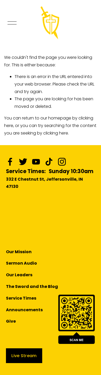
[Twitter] (23, 162)
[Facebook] (10, 162)
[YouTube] (36, 162)
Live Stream (24, 356)
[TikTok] (49, 162)
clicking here (55, 133)
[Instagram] (62, 162)
